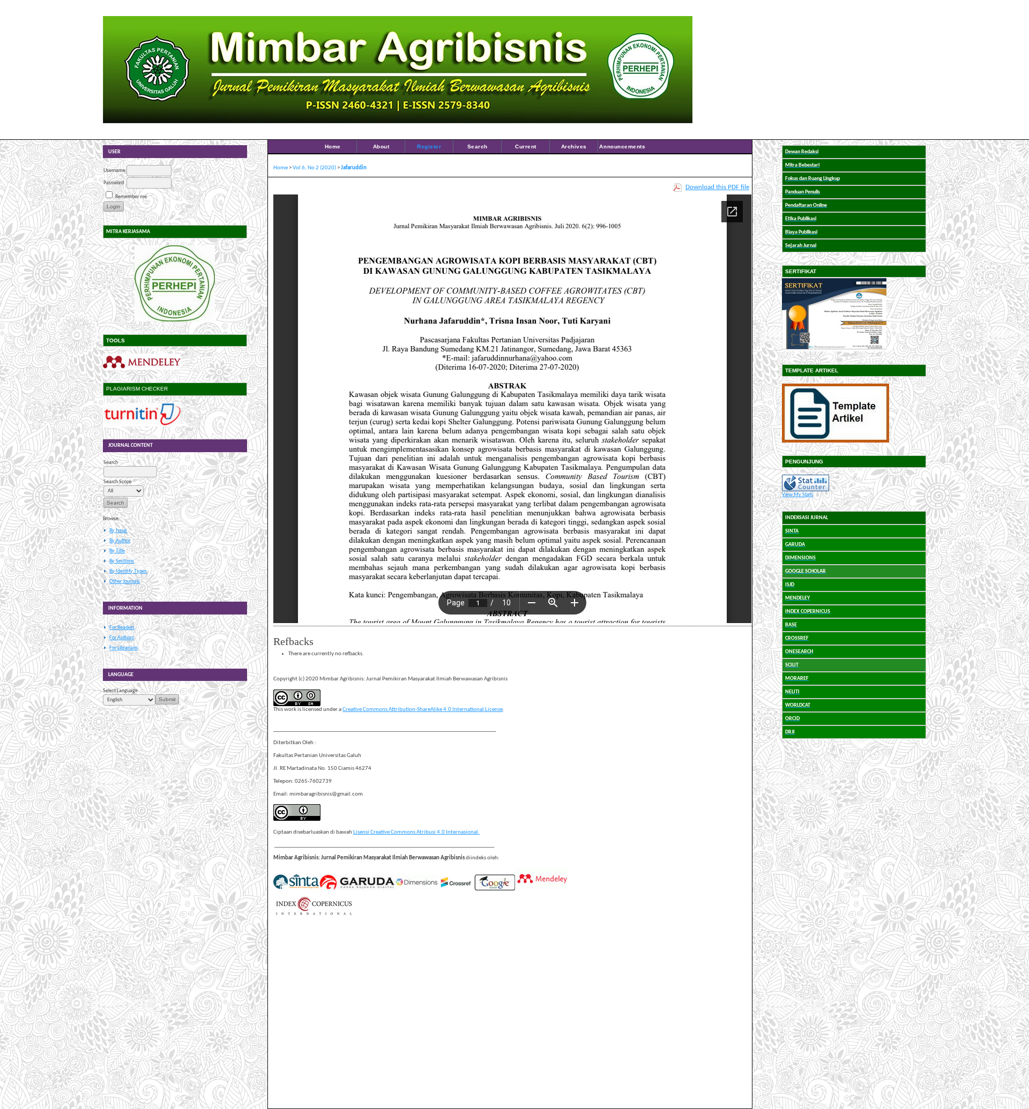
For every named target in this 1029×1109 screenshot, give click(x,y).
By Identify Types (128, 571)
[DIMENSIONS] (416, 889)
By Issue (118, 531)
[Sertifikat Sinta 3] (834, 350)
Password (113, 183)
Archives (574, 146)
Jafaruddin (354, 168)
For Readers (122, 628)
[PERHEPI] (175, 283)
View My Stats (797, 495)
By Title (117, 551)
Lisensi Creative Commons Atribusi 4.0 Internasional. (416, 832)
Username (114, 171)
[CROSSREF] (456, 889)
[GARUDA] (357, 889)
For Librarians (123, 648)
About (381, 146)
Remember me (131, 197)
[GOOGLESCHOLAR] (494, 889)
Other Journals (124, 582)
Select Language (120, 691)
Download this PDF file (717, 187)
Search (477, 146)
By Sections (121, 561)
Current (525, 146)
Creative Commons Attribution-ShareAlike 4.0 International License (422, 710)
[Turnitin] (142, 425)
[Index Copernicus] (313, 914)
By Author (119, 541)
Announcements (622, 146)
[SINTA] (296, 889)
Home (333, 146)
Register (429, 146)
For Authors (121, 638)
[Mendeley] (142, 368)
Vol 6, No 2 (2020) (314, 168)
